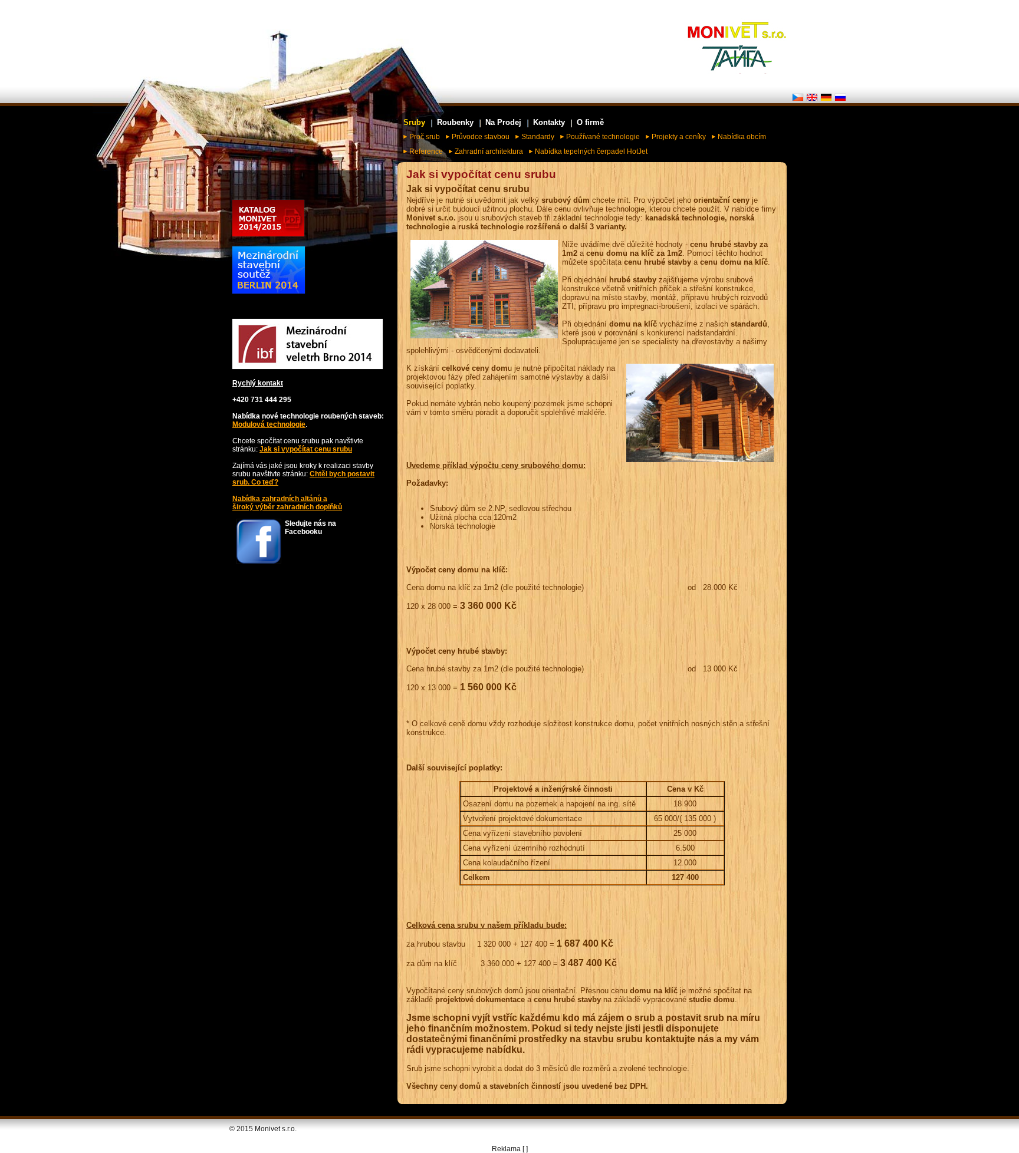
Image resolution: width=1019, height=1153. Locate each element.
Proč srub (424, 137)
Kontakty (549, 122)
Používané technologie (603, 137)
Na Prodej (503, 122)
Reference (426, 151)
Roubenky (455, 122)
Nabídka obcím (742, 137)
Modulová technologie (268, 424)
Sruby (414, 122)
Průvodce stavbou (481, 137)
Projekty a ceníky (679, 137)
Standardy (537, 137)
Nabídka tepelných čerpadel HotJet (591, 151)
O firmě (590, 122)
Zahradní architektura (489, 151)
